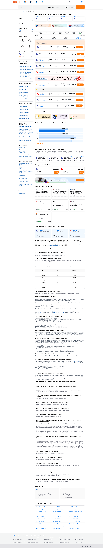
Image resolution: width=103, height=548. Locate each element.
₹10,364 (58, 230)
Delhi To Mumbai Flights (73, 506)
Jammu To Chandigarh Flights (24, 118)
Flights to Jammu (22, 147)
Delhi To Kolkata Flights (57, 513)
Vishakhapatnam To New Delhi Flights (25, 64)
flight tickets (77, 244)
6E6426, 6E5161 (41, 60)
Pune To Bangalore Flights (74, 528)
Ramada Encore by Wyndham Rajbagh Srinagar (25, 164)
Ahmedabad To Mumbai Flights (59, 526)
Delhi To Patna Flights (57, 521)
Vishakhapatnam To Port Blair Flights (25, 73)
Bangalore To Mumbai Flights (74, 518)
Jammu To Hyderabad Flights (24, 115)
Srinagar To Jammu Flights (23, 87)
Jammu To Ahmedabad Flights (24, 116)
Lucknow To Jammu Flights (24, 90)
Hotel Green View (22, 193)
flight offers (63, 398)
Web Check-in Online (23, 152)
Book (79, 47)
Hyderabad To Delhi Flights (58, 518)
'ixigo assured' (54, 311)
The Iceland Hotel (22, 175)
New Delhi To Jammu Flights (24, 84)
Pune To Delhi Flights (73, 509)
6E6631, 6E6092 (42, 100)
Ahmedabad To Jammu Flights (24, 96)
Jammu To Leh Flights (23, 106)
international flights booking (58, 312)
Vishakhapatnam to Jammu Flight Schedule (25, 155)
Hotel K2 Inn (21, 167)
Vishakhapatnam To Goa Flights (24, 76)
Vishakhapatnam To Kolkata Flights (25, 67)
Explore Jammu (22, 151)
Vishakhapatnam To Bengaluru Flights (25, 70)
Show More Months (40, 143)
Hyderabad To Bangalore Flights (75, 511)
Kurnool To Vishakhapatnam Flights (25, 140)
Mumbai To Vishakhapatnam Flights (25, 126)
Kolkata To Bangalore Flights (41, 523)
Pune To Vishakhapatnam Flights (24, 133)
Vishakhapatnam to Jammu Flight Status (25, 149)
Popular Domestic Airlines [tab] (35, 535)
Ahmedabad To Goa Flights (41, 526)
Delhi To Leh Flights (40, 521)
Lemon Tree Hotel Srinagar (23, 165)
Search (80, 7)
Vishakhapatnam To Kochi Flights (25, 72)
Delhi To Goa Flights (40, 509)
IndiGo (41, 230)
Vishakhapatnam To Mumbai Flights (25, 66)
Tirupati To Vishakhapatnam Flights (25, 136)
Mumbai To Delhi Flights (57, 506)
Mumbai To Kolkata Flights (58, 516)
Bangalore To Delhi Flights (41, 511)
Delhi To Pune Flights (57, 511)
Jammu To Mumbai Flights (23, 109)
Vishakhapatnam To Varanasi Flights (25, 78)
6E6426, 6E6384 (41, 54)
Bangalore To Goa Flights (57, 528)
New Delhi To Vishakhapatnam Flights (25, 127)
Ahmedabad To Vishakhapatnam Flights (25, 139)
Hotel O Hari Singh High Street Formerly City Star (26, 172)
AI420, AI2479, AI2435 (42, 72)
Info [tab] (44, 535)
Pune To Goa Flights (40, 516)
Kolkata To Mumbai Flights (58, 523)
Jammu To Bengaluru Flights (24, 112)
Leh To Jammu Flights (23, 98)
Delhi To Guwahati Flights (41, 528)
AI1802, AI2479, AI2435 (42, 85)
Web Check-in (76, 361)
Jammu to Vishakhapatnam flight (54, 245)
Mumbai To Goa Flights (40, 506)
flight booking (40, 312)
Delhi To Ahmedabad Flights (41, 518)
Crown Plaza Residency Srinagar (24, 186)
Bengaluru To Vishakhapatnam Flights (25, 135)
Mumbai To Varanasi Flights (74, 521)
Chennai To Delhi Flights (40, 513)
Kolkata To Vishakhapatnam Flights (25, 130)
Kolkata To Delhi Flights (73, 513)
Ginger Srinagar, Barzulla (23, 181)
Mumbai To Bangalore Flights (74, 516)
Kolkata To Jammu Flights (23, 95)
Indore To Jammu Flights (23, 92)
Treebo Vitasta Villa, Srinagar (24, 170)
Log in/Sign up (86, 1)
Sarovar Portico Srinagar (23, 178)
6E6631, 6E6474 (41, 66)
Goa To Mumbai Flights (73, 523)
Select (56, 172)
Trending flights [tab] (25, 535)
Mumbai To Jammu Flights (23, 86)
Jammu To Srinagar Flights (23, 104)
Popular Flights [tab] (16, 535)
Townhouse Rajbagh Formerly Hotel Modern (25, 185)
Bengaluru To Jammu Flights (24, 93)
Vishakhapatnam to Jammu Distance (25, 156)
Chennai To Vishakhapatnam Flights (25, 129)
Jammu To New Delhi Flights (24, 107)
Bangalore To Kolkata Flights (74, 526)
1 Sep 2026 (75, 230)
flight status (68, 376)
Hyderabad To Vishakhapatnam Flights (26, 132)
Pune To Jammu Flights (23, 89)
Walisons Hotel (21, 168)
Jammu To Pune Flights (23, 110)
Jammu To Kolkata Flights (23, 113)
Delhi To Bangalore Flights (58, 509)
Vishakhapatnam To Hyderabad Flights (26, 69)
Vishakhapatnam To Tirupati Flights (25, 75)
